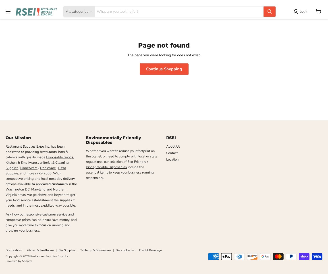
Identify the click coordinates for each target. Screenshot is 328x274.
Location (172, 159)
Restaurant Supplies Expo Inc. (28, 146)
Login (304, 11)
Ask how (12, 214)
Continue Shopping (164, 69)
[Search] (270, 11)
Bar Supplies (67, 250)
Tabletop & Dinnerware (95, 250)
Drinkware (48, 168)
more (30, 173)
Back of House (125, 250)
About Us (173, 146)
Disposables (14, 250)
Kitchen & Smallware (21, 162)
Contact (172, 153)
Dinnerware (28, 168)
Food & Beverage (150, 250)
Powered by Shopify (19, 261)
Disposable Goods (59, 157)
